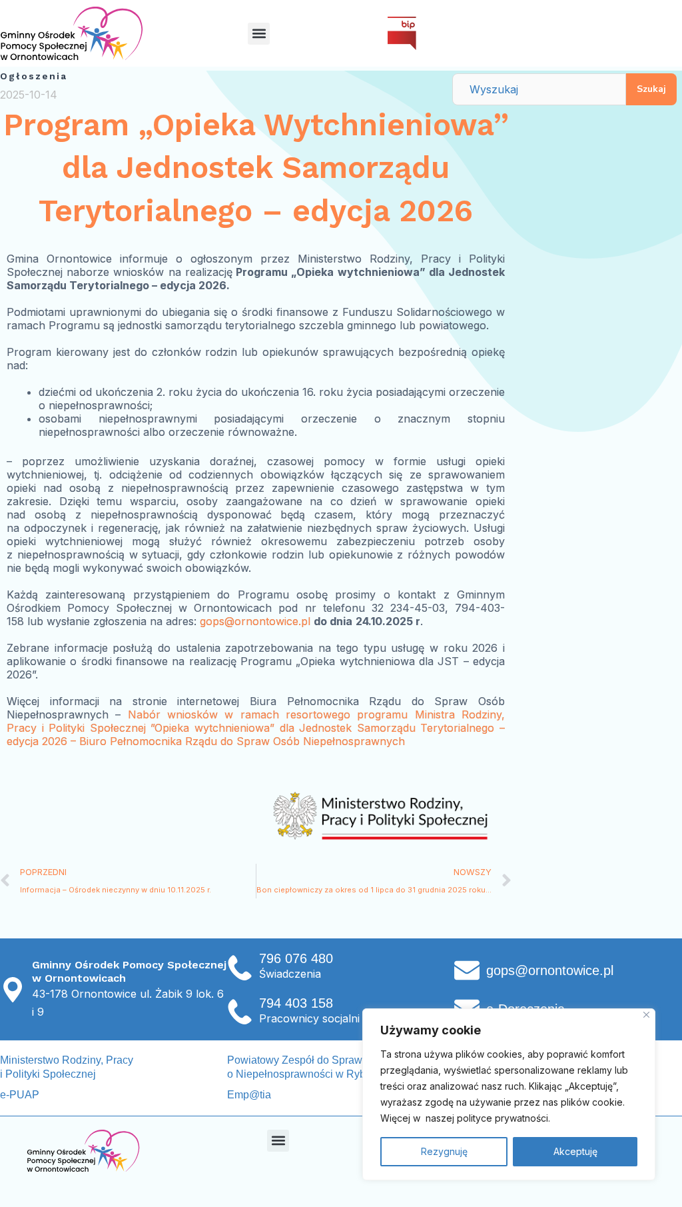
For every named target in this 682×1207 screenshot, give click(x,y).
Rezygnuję (444, 1151)
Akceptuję (575, 1151)
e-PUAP (19, 1094)
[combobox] (539, 89)
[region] (508, 1094)
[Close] (646, 1015)
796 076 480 (296, 958)
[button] (259, 34)
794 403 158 (296, 1003)
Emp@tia (249, 1094)
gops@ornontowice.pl (255, 621)
